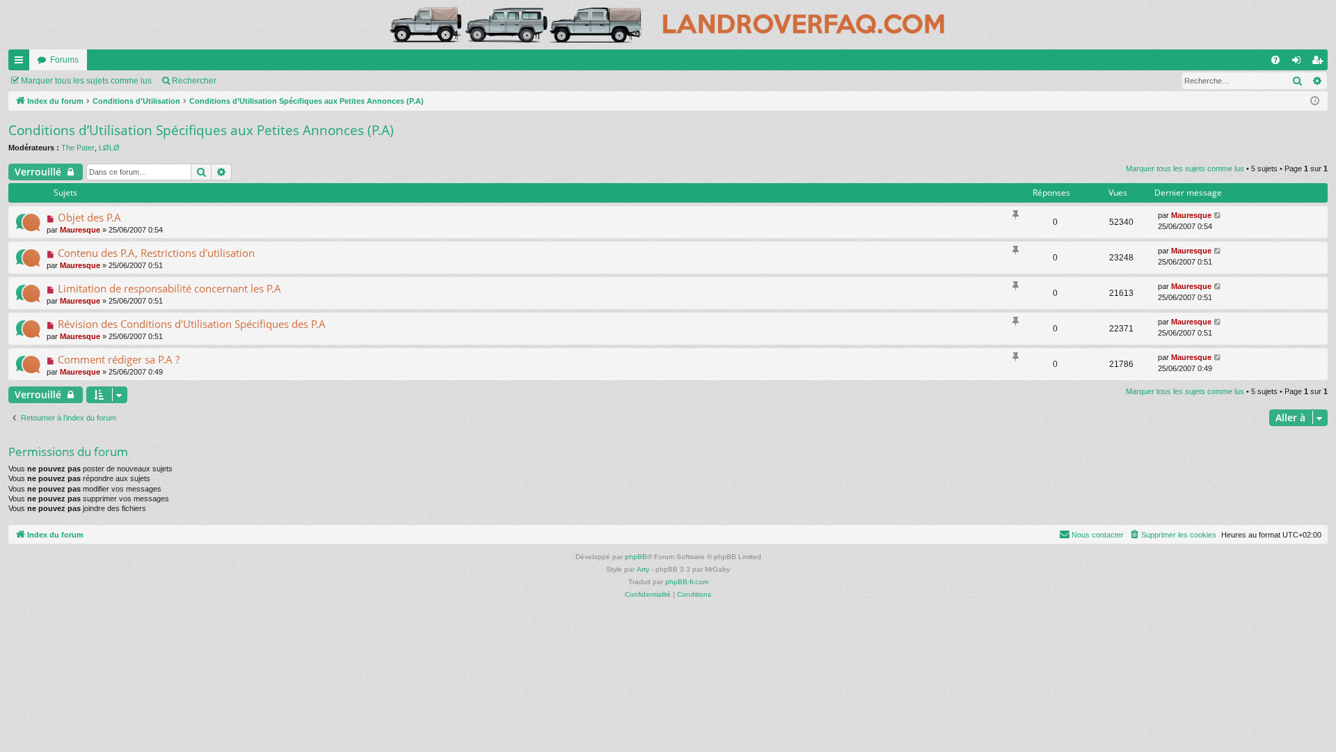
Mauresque (80, 230)
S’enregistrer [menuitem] (1320, 62)
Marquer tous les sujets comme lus (86, 81)
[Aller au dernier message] (1218, 215)
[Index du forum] (668, 24)
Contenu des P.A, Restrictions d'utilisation (156, 253)
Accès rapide (21, 62)
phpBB (636, 557)
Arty (643, 569)
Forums (64, 60)
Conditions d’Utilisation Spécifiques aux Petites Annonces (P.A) (201, 130)
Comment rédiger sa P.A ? (119, 359)
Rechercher (194, 81)
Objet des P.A (89, 217)
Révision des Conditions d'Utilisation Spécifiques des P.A (192, 324)
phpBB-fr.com (686, 582)
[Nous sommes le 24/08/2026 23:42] (1314, 101)
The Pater (78, 147)
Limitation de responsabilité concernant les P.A (169, 288)
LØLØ (109, 147)
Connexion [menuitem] (1299, 62)
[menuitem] (1275, 59)
